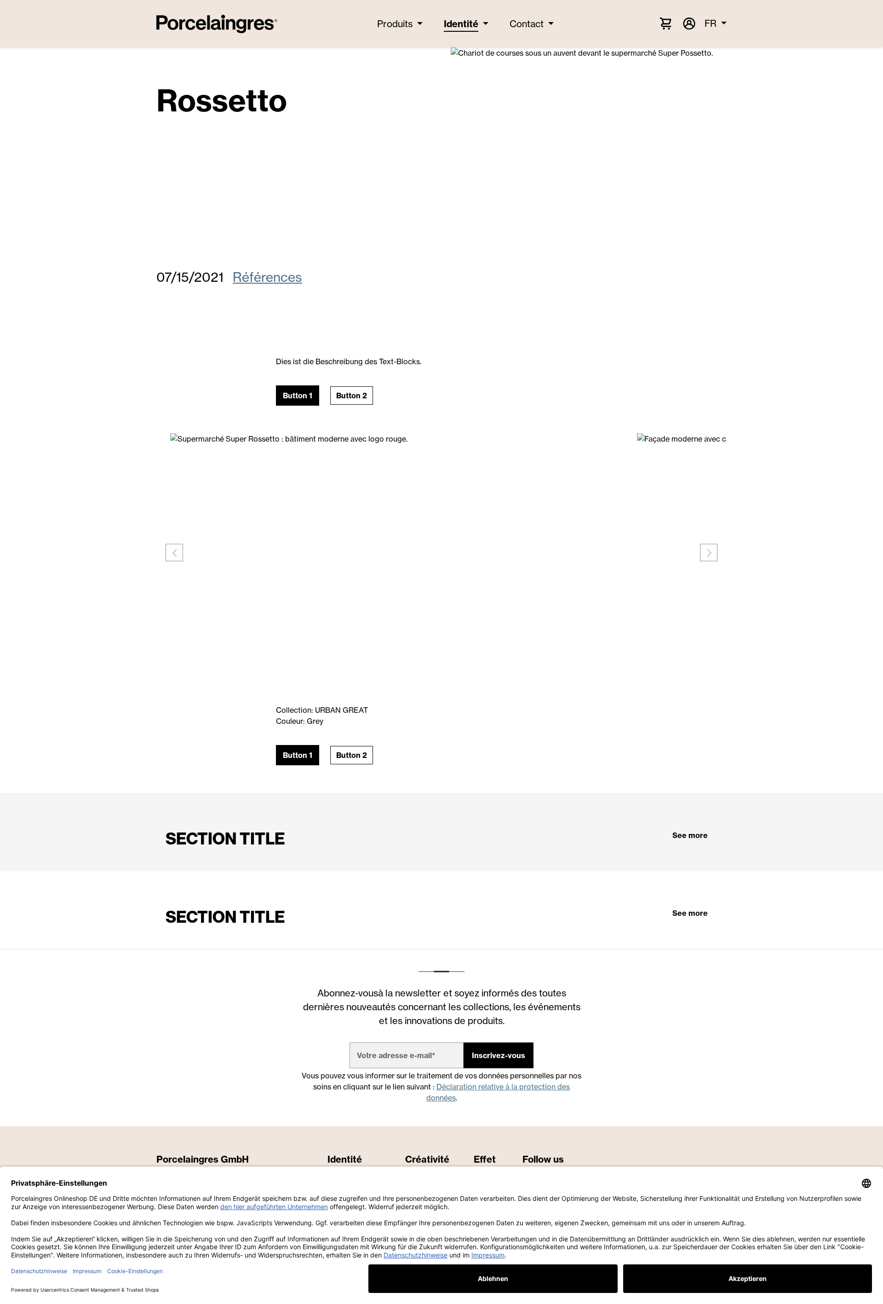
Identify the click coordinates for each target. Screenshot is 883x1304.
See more (690, 835)
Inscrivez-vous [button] (498, 1055)
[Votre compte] (688, 23)
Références (267, 277)
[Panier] (665, 23)
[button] (297, 395)
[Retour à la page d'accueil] (216, 24)
